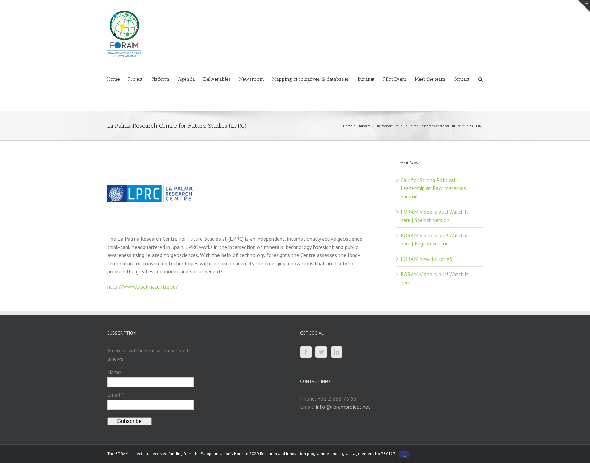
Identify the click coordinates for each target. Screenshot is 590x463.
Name (114, 372)
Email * (115, 394)
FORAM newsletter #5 (427, 258)
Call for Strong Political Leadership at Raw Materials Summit (433, 188)
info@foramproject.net (343, 406)
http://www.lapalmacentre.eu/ (142, 286)
